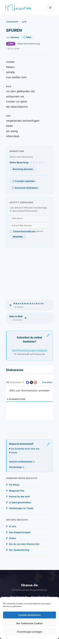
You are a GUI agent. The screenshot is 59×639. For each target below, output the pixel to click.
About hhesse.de (40, 596)
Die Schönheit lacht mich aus (25, 448)
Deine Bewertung (19, 162)
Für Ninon (14, 484)
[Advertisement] (29, 273)
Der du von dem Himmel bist (24, 544)
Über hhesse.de (18, 596)
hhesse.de (29, 585)
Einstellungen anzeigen (29, 631)
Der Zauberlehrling (19, 550)
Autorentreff (12, 21)
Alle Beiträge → (16, 467)
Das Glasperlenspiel (19, 532)
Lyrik (24, 21)
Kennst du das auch (19, 496)
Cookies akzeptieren (29, 615)
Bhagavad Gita (16, 490)
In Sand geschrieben (20, 502)
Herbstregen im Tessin (21, 508)
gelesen (28, 231)
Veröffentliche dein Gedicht (29, 350)
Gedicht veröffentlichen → (22, 461)
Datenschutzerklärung (24, 231)
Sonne (14, 452)
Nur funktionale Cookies (29, 623)
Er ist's (12, 526)
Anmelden (46, 382)
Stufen (12, 538)
